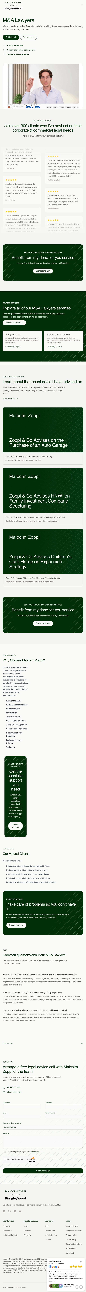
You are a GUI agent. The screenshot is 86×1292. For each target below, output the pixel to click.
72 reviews (60, 1263)
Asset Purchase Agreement (16, 725)
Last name (48, 1103)
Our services (28, 37)
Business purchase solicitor (16, 705)
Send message (43, 1171)
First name (6, 1103)
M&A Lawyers (11, 713)
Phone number (50, 1113)
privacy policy (35, 1152)
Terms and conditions (74, 1244)
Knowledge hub (51, 1235)
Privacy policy (71, 1235)
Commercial (7, 1231)
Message (6, 1133)
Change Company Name (15, 721)
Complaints (70, 1253)
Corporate (6, 1226)
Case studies (50, 1231)
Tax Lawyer (10, 747)
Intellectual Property (10, 1235)
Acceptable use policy (74, 1231)
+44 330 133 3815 (13, 1088)
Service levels (71, 1249)
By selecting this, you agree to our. (24, 1152)
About (47, 1226)
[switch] (4, 1152)
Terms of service (72, 1226)
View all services (12, 323)
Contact (48, 1240)
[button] (81, 1262)
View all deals (9, 399)
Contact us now (15, 826)
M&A (26, 1226)
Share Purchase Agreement (16, 729)
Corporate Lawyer (13, 709)
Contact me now (43, 271)
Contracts (27, 1231)
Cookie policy (71, 1240)
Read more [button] (52, 1281)
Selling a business (13, 701)
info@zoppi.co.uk (14, 1092)
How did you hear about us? (12, 1123)
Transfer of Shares (13, 717)
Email (4, 1113)
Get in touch (10, 37)
